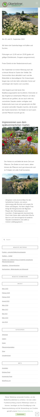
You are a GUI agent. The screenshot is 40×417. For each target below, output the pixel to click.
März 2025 (5, 288)
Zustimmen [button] (20, 414)
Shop (3, 351)
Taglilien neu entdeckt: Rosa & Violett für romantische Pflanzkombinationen (17, 260)
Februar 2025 (6, 293)
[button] (37, 3)
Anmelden (5, 368)
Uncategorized (6, 355)
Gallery (4, 339)
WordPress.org (6, 380)
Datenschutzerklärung (25, 411)
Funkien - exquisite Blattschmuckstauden (14, 252)
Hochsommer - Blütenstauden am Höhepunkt (15, 269)
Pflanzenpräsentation (8, 347)
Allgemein (5, 334)
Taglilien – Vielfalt (7, 256)
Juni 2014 (5, 322)
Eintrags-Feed (6, 372)
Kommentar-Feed (7, 376)
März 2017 (5, 309)
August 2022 (5, 301)
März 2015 (5, 318)
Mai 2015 (4, 314)
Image (4, 343)
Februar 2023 (6, 297)
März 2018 (5, 305)
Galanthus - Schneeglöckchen (11, 265)
